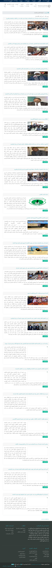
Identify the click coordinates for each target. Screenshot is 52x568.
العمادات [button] (16, 4)
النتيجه (24, 530)
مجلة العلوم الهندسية (33, 551)
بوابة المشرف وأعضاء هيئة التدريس (8, 1)
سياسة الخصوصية (22, 555)
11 (44, 519)
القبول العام (46, 554)
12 (43, 519)
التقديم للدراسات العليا (9, 528)
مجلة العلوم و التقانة (33, 560)
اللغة (5, 6)
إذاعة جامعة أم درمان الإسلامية (46, 1)
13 (42, 519)
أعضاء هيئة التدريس (33, 1)
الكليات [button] (31, 4)
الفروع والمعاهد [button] (21, 5)
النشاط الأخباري (22, 557)
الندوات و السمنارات (9, 533)
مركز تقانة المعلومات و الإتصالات (8, 566)
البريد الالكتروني (39, 1)
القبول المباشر (46, 556)
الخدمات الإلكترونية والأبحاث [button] (10, 5)
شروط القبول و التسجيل (20, 528)
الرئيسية (46, 12)
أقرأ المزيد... (45, 36)
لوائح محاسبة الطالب (21, 531)
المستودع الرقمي (21, 1)
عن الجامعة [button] (35, 5)
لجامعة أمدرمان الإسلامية (36, 564)
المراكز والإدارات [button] (27, 5)
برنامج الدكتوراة (46, 552)
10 (45, 519)
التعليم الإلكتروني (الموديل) (27, 1)
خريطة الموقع (22, 553)
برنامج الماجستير (46, 551)
